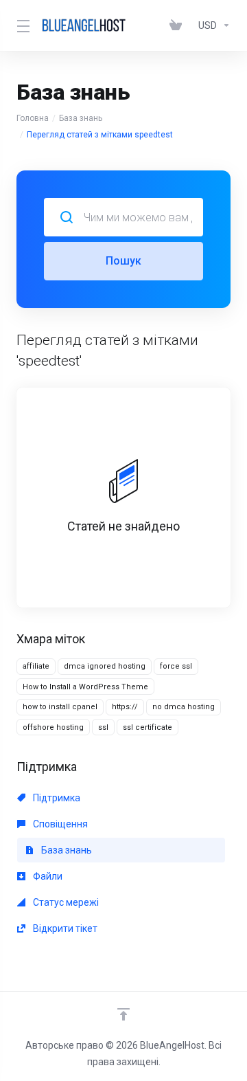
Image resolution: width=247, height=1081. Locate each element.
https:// (125, 706)
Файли (46, 876)
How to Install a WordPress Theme (85, 686)
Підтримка (55, 797)
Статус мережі (65, 902)
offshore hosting (53, 727)
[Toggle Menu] (20, 25)
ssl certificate (147, 727)
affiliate (36, 666)
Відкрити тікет (64, 928)
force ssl (176, 666)
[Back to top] (123, 1014)
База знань (80, 118)
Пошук (123, 260)
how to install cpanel (60, 706)
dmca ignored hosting (104, 666)
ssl (103, 727)
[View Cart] (178, 25)
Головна (32, 118)
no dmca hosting (183, 706)
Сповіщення (59, 823)
